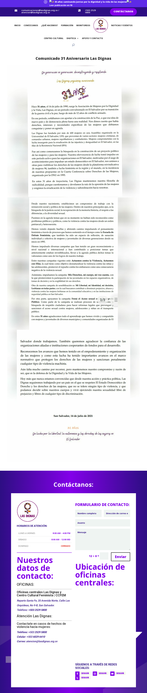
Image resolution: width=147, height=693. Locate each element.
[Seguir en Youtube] (112, 673)
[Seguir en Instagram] (95, 673)
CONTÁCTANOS (123, 11)
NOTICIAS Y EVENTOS (122, 25)
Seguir (85, 673)
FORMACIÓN (67, 25)
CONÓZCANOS (31, 25)
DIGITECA (71, 38)
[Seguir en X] (77, 678)
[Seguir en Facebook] (77, 673)
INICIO (17, 25)
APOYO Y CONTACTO (92, 38)
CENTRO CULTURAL (53, 38)
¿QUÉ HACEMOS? (49, 25)
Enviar (120, 556)
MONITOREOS (83, 25)
